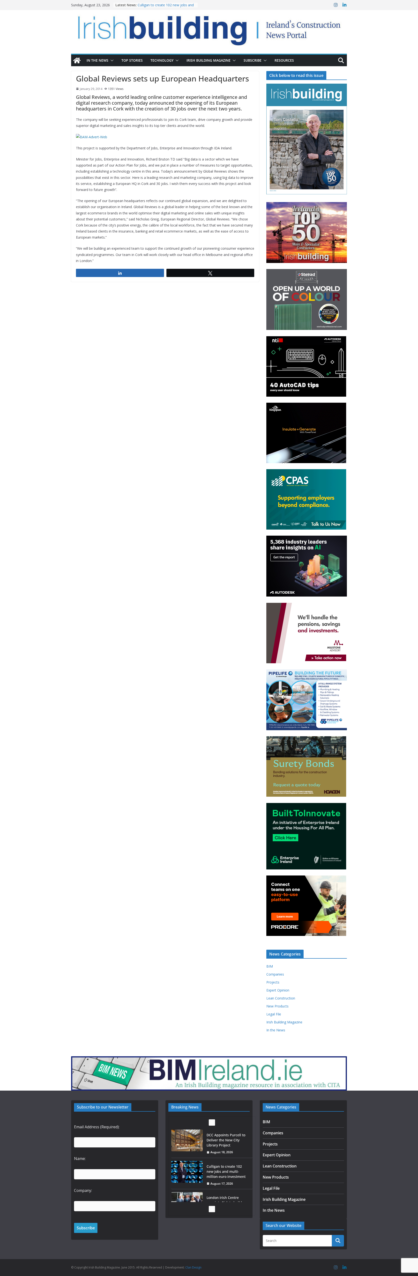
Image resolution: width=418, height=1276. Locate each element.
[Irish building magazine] (209, 28)
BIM (269, 966)
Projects (272, 982)
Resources (284, 60)
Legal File (273, 1014)
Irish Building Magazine (209, 60)
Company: (83, 1190)
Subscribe (252, 60)
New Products (277, 1006)
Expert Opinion (277, 990)
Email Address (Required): (96, 1127)
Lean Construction (280, 998)
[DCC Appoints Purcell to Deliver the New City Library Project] (187, 1140)
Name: (80, 1158)
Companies (275, 974)
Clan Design (193, 1267)
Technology (161, 60)
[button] (111, 60)
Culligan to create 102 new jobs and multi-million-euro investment (166, 7)
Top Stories (132, 60)
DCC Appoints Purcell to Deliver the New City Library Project (226, 1140)
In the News (97, 60)
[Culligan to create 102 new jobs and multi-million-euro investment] (187, 1172)
